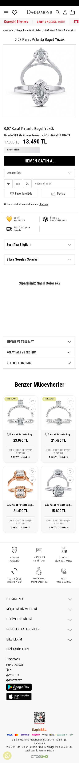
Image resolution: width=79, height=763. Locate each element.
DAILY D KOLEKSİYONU (51, 22)
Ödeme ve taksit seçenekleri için (26, 204)
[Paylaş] (32, 409)
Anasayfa (8, 30)
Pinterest (15, 680)
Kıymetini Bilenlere (16, 21)
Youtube (14, 675)
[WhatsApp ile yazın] (7, 755)
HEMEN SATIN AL (40, 160)
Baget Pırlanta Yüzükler (29, 30)
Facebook (14, 659)
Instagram (16, 664)
